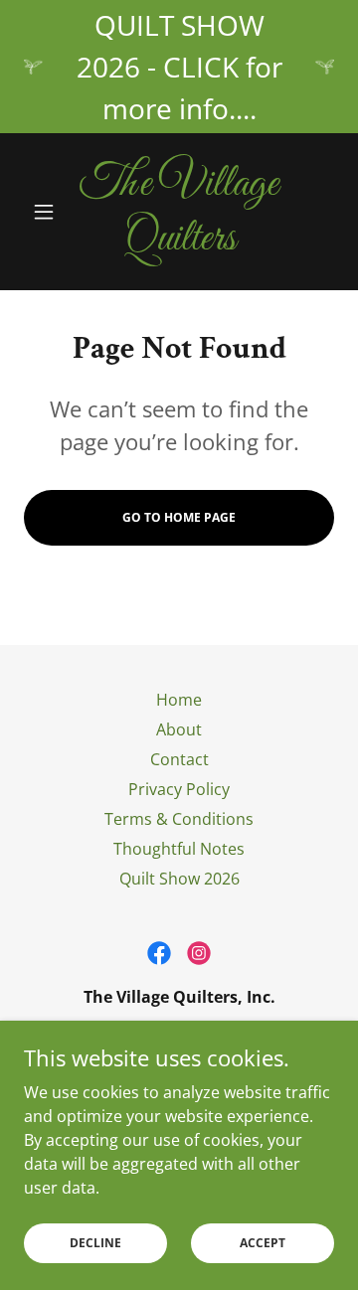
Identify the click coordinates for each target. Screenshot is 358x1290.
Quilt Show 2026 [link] (179, 878)
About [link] (179, 729)
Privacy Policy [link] (179, 789)
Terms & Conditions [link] (179, 819)
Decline (95, 1242)
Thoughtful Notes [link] (179, 849)
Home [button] (179, 700)
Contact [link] (179, 759)
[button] (47, 212)
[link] (179, 211)
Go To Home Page (179, 517)
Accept (262, 1242)
